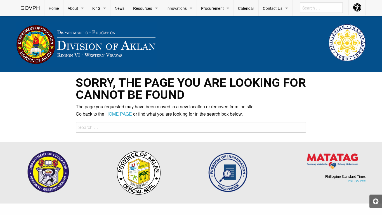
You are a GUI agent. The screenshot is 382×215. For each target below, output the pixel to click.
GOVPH (30, 8)
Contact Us (272, 8)
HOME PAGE (118, 114)
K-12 (96, 8)
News (119, 8)
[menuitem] (30, 8)
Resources (142, 8)
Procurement (212, 8)
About (73, 8)
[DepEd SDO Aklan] (86, 43)
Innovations (176, 8)
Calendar (246, 8)
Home (54, 8)
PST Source (357, 181)
